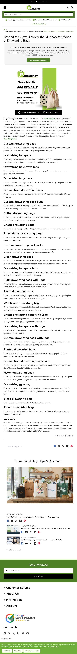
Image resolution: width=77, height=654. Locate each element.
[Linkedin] (67, 446)
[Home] (4, 30)
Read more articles (14, 550)
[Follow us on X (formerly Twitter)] (14, 633)
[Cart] (72, 7)
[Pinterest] (71, 446)
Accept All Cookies (32, 651)
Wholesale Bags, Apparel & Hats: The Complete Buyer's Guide (41, 540)
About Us (12, 594)
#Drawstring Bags (14, 446)
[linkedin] (18, 633)
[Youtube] (28, 633)
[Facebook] (55, 446)
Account (11, 606)
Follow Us (10, 627)
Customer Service (18, 588)
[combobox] (38, 14)
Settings (7, 651)
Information (14, 600)
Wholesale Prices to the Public (38, 2)
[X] (63, 446)
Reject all (17, 651)
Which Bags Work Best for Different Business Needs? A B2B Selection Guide (46, 529)
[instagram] (9, 633)
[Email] (59, 446)
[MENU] (5, 7)
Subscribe (38, 576)
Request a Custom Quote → (38, 60)
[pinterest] (23, 633)
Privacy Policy (54, 646)
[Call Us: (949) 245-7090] (68, 7)
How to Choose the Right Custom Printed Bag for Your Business (33, 517)
